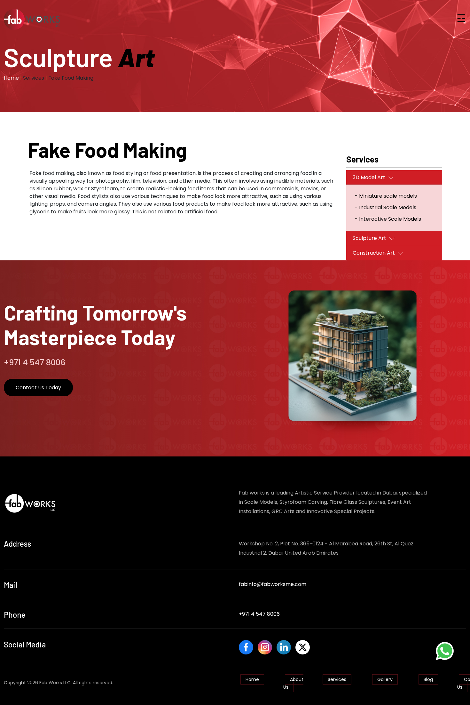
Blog (428, 679)
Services (337, 679)
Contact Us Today (38, 387)
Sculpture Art (369, 238)
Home (11, 78)
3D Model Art (369, 177)
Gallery (385, 679)
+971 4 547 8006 (259, 614)
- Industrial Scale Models (385, 207)
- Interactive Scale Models (388, 219)
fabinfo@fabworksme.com (272, 584)
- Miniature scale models (386, 196)
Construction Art (374, 253)
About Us (293, 683)
